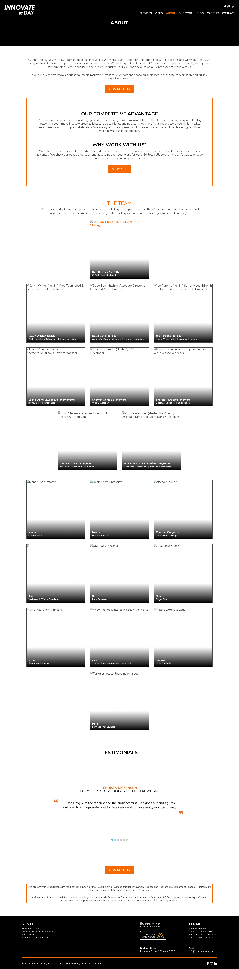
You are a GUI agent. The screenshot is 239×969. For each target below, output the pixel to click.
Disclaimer (58, 963)
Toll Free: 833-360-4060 (201, 937)
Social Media (28, 934)
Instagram (229, 6)
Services (145, 13)
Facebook (224, 6)
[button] (112, 840)
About (170, 13)
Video (159, 13)
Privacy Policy (73, 963)
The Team (119, 203)
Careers (213, 13)
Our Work (186, 13)
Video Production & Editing (35, 937)
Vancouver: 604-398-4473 (202, 934)
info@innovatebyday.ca (201, 951)
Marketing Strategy (31, 928)
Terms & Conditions (92, 963)
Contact (228, 13)
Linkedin (233, 6)
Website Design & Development (38, 931)
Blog (200, 13)
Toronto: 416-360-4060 (201, 931)
